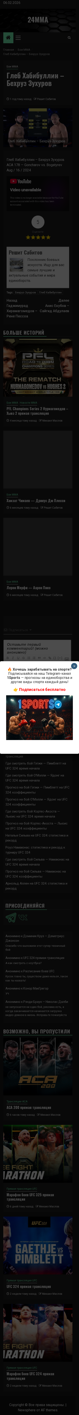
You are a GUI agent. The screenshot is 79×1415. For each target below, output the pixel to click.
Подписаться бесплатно (42, 689)
